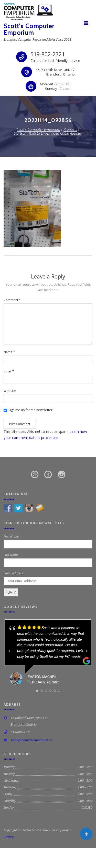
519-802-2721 (47, 54)
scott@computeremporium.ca (31, 740)
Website (10, 391)
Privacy (9, 837)
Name (9, 352)
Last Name (11, 555)
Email (9, 371)
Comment (12, 300)
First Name (11, 536)
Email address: (14, 573)
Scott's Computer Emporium (29, 29)
